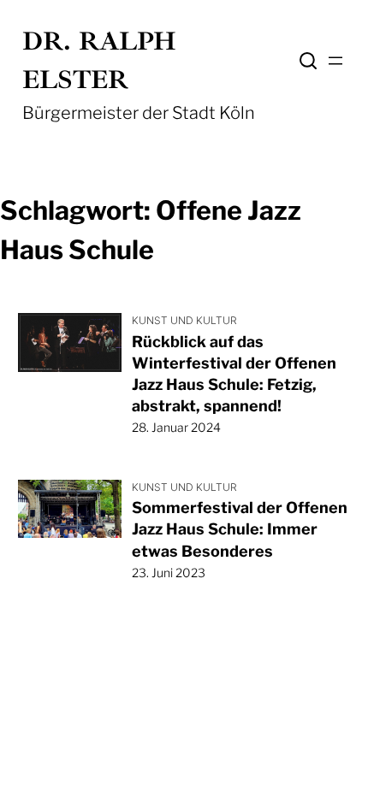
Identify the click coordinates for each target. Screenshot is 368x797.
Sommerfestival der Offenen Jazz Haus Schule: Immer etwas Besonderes (239, 529)
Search (308, 61)
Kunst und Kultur (184, 320)
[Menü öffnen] (335, 60)
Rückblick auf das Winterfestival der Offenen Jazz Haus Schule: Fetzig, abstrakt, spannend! (234, 374)
